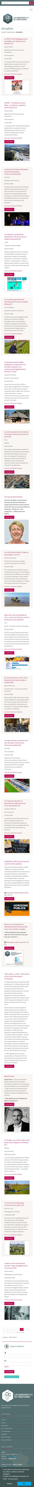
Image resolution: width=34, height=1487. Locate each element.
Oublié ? (6, 1367)
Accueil (3, 32)
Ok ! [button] (24, 1483)
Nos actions (11, 32)
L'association (4, 1425)
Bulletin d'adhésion (6, 1428)
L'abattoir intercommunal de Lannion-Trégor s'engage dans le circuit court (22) (16, 1265)
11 (11, 1332)
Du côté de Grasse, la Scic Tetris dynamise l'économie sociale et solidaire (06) (15, 680)
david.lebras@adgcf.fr (14, 1466)
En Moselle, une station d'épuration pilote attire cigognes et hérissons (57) (17, 1142)
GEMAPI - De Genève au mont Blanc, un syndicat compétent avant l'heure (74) (15, 105)
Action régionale (6, 1431)
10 (7, 1332)
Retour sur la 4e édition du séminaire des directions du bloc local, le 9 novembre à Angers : (16, 926)
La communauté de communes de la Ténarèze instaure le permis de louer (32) (16, 434)
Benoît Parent (9, 1076)
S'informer (4, 1434)
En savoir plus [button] (13, 1479)
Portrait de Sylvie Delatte (13, 497)
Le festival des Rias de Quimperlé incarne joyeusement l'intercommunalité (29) (16, 171)
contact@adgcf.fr (12, 1456)
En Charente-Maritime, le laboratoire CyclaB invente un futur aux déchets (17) (15, 803)
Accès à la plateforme (11, 1377)
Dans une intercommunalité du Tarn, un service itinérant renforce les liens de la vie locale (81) (17, 617)
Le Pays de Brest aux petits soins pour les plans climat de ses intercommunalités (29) (16, 742)
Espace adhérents (6, 1440)
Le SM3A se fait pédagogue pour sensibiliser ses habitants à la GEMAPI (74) (16, 41)
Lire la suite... (9, 77)
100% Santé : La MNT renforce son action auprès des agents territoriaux (16, 976)
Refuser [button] (9, 1483)
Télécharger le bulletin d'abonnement (17, 893)
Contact (3, 1422)
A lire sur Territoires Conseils (13, 74)
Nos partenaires (5, 1437)
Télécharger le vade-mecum (14, 942)
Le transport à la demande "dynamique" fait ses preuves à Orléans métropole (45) (15, 236)
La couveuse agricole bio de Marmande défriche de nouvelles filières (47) (16, 301)
